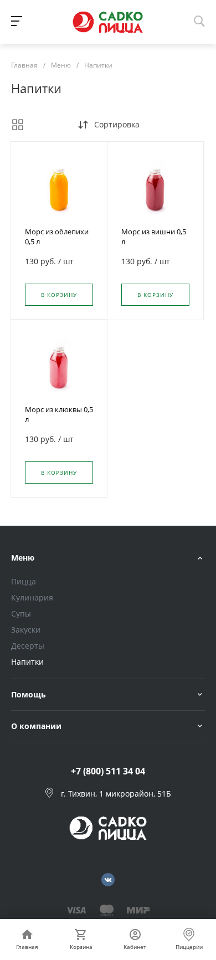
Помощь (28, 694)
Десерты (27, 645)
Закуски (25, 629)
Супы (21, 613)
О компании (36, 726)
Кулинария (32, 597)
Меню (22, 557)
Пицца (23, 581)
